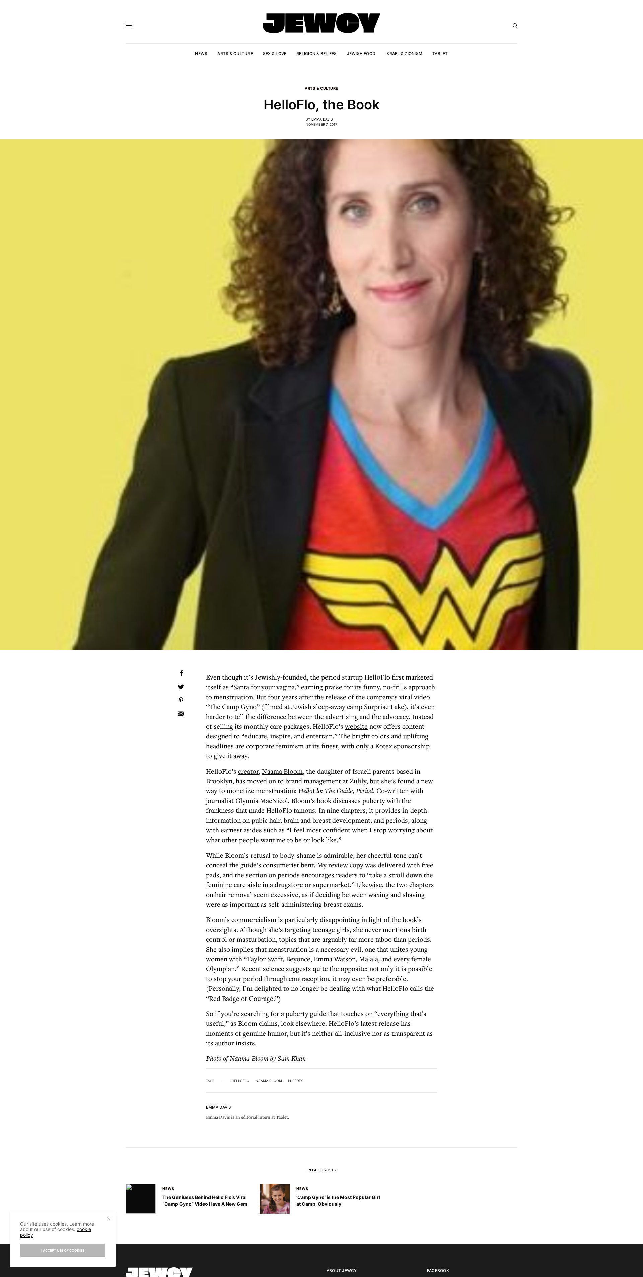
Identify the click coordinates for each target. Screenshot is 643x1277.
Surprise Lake (384, 706)
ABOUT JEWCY (342, 1270)
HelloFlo (240, 1080)
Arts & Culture (321, 88)
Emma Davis (322, 119)
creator (248, 771)
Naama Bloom (269, 1080)
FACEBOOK (438, 1270)
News (168, 1188)
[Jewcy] (321, 23)
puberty (295, 1080)
